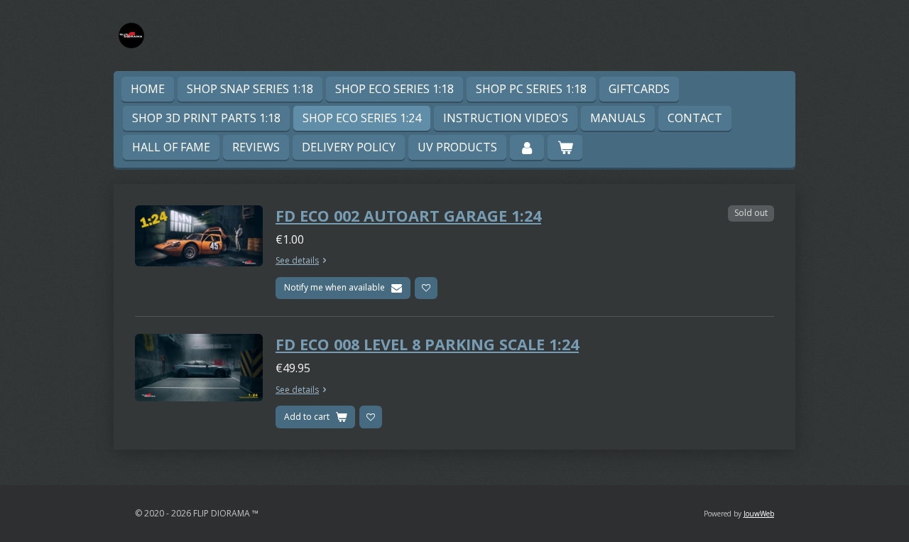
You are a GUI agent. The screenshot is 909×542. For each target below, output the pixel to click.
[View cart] (565, 147)
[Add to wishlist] (426, 288)
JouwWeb (759, 514)
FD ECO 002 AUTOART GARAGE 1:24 (408, 215)
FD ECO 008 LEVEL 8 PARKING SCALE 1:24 (427, 344)
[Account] (527, 147)
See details (297, 260)
